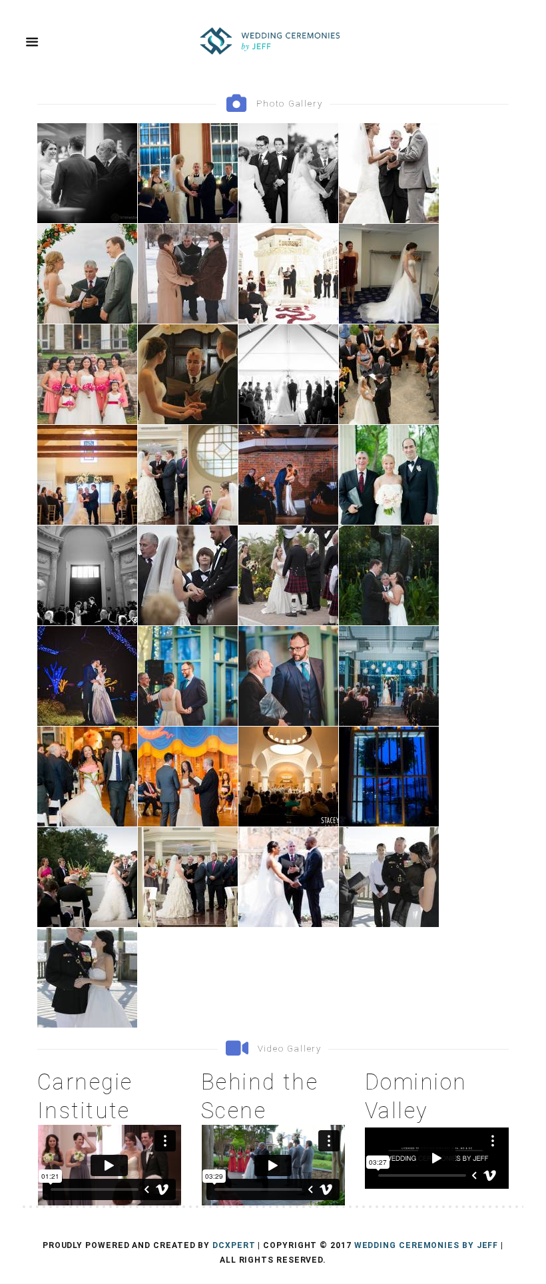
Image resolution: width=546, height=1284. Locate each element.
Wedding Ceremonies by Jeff (426, 1245)
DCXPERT (233, 1245)
